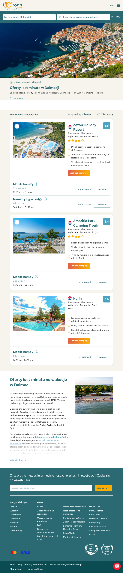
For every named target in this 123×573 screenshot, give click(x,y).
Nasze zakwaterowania (75, 506)
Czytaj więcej (16, 98)
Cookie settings (35, 569)
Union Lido (94, 506)
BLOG (92, 534)
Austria (13, 526)
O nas (40, 506)
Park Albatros (96, 510)
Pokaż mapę (106, 114)
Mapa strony (16, 569)
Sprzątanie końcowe (99, 530)
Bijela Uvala (69, 533)
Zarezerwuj (101, 189)
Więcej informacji (19, 460)
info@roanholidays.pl (71, 564)
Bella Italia (94, 514)
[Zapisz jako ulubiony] (17, 126)
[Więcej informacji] (36, 184)
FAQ (39, 525)
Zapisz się (102, 488)
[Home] (11, 82)
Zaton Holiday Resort (74, 521)
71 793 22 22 (53, 564)
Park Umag (94, 522)
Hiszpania (15, 518)
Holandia (14, 522)
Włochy (14, 510)
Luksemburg (16, 530)
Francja (13, 506)
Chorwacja (15, 514)
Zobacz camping (79, 172)
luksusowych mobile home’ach (50, 437)
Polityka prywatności (73, 518)
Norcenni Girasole (98, 518)
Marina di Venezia (72, 537)
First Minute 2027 (97, 526)
